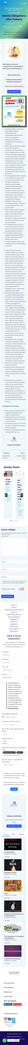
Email (4, 569)
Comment (4, 536)
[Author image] (3, 23)
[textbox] (12, 755)
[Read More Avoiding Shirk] (12, 844)
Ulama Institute (11, 23)
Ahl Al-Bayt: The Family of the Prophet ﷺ (19, 489)
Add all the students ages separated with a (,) (13, 730)
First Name (5, 652)
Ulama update (13, 629)
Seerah (13, 622)
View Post (7, 857)
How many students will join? (11, 721)
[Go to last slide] (6, 495)
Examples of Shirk (10, 872)
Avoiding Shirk (9, 852)
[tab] (10, 520)
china (13, 607)
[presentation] (8, 473)
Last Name (5, 659)
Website (4, 577)
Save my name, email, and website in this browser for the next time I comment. (14, 582)
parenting (13, 619)
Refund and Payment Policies (14, 1036)
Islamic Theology (13, 617)
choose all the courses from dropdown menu (13, 749)
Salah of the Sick (8, 481)
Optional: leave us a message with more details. (12, 761)
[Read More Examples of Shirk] (12, 865)
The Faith (13, 626)
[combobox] (14, 677)
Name (4, 562)
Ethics (13, 612)
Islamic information (14, 12)
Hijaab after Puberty (6, 455)
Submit (14, 789)
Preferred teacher (7, 738)
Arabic (13, 605)
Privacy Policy (20, 784)
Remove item (14, 752)
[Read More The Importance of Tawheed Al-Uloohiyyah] (12, 928)
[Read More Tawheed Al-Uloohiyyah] (12, 951)
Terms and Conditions (9, 1039)
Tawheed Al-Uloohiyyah (12, 959)
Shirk (6, 893)
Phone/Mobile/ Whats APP (10, 714)
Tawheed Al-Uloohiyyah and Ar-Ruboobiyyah (13, 914)
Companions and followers (12, 610)
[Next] (22, 495)
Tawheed (13, 624)
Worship (12, 631)
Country (4, 674)
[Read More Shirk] (12, 885)
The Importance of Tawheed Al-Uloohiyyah (14, 937)
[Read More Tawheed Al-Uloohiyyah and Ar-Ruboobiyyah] (12, 906)
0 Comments (19, 26)
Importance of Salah (21, 455)
